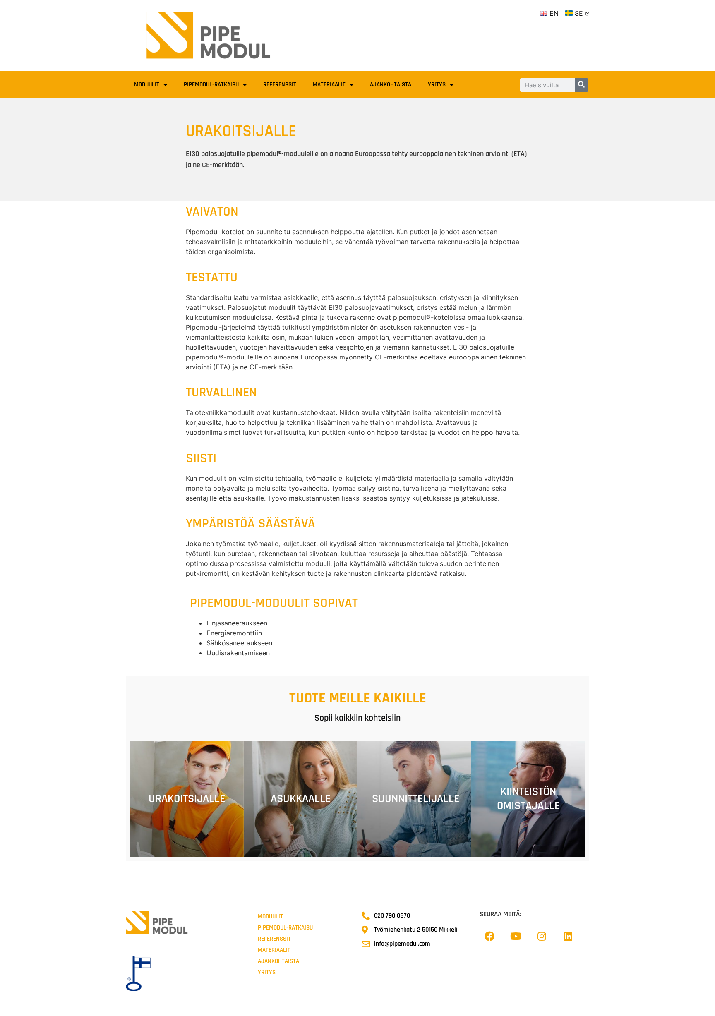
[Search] (581, 85)
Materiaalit (329, 85)
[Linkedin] (568, 936)
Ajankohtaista (390, 85)
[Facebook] (489, 936)
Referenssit (279, 85)
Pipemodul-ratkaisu (211, 85)
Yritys (437, 85)
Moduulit (146, 85)
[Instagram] (542, 936)
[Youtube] (515, 936)
